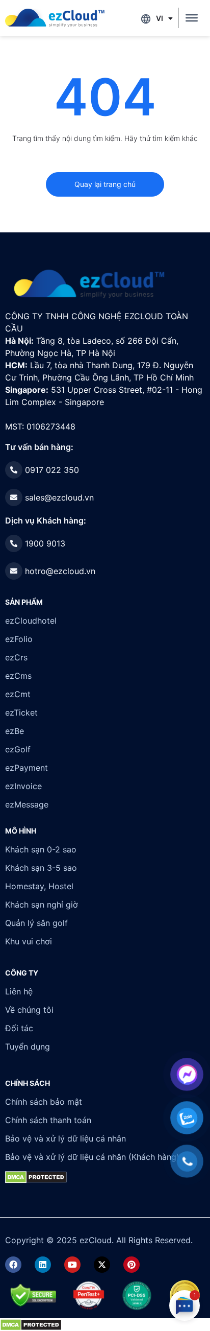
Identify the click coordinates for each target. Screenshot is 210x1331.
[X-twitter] (102, 1264)
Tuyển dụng (27, 1046)
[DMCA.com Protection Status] (31, 1324)
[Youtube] (72, 1264)
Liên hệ (19, 991)
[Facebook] (13, 1264)
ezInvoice (23, 786)
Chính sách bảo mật (43, 1102)
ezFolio (19, 639)
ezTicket (21, 712)
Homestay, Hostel (39, 886)
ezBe (14, 731)
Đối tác (19, 1028)
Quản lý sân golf (36, 923)
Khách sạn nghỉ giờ (41, 904)
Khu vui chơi (28, 941)
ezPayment (26, 768)
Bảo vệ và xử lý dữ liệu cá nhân (65, 1138)
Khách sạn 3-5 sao (41, 868)
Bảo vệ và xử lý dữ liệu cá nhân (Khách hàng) (92, 1157)
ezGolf (18, 749)
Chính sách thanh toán (48, 1120)
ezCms (18, 676)
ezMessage (26, 804)
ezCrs (16, 657)
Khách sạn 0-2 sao (40, 849)
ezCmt (18, 694)
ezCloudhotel (31, 620)
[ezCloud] (54, 18)
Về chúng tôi (29, 1010)
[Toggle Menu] (192, 17)
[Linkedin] (43, 1264)
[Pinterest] (131, 1264)
